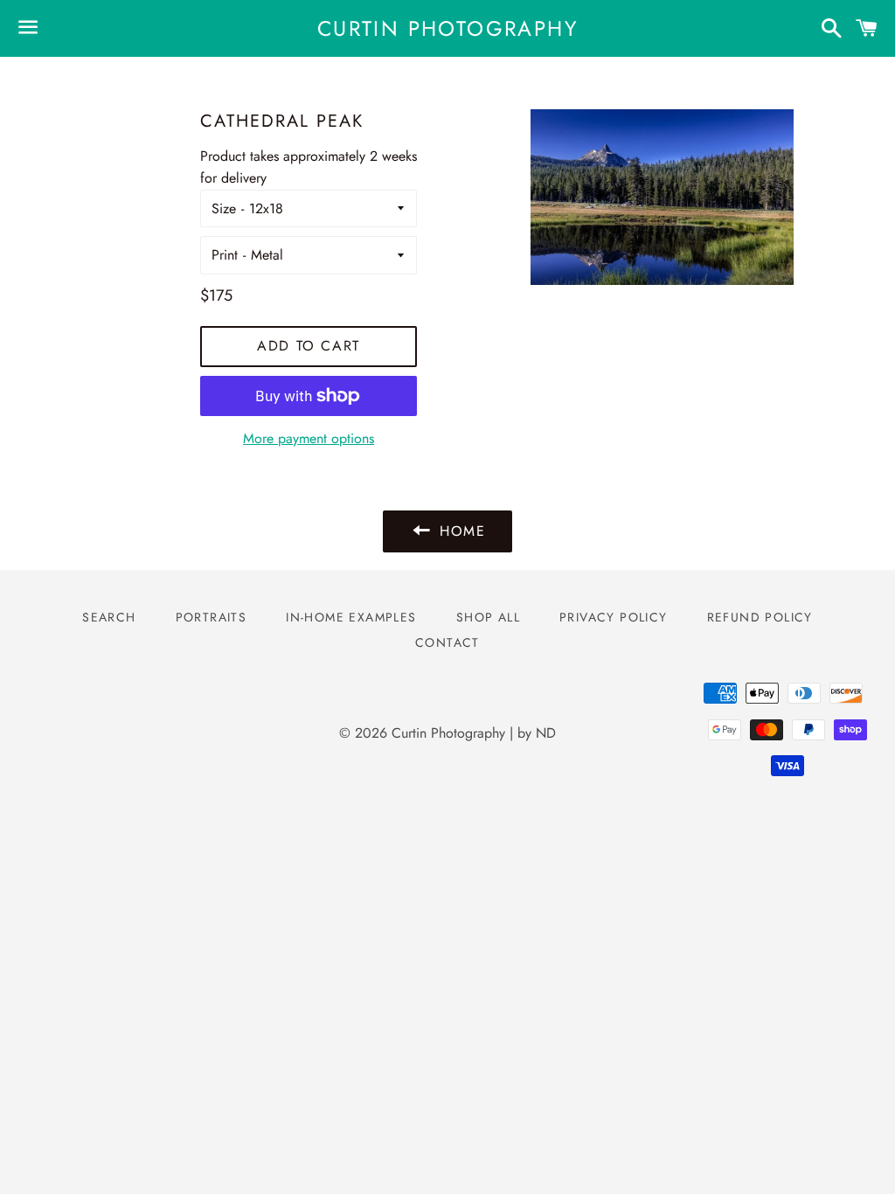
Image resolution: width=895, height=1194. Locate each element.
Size (224, 208)
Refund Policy (760, 617)
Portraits (211, 617)
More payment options (308, 438)
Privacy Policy (613, 617)
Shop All (488, 617)
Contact (447, 642)
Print (225, 255)
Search (108, 617)
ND (546, 733)
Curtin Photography (447, 29)
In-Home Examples (351, 617)
